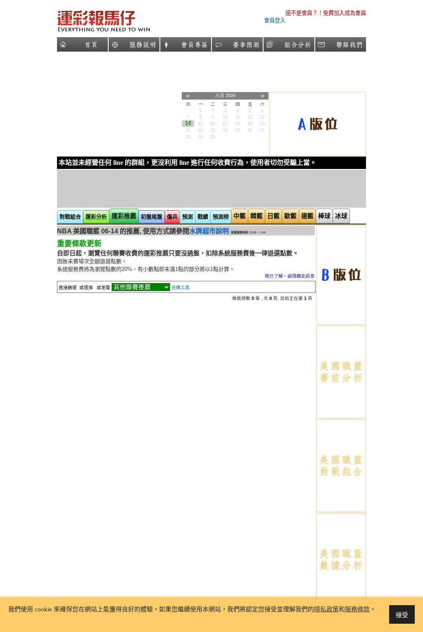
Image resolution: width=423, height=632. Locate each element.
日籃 (273, 215)
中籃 (239, 215)
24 (225, 130)
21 (187, 130)
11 (237, 116)
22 (200, 130)
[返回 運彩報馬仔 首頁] (128, 31)
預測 (187, 217)
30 (212, 136)
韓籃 (256, 215)
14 (188, 123)
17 (225, 123)
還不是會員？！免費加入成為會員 (325, 13)
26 (249, 130)
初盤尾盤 (151, 217)
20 (262, 123)
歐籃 (290, 215)
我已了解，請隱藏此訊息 (290, 275)
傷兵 (172, 217)
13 (262, 116)
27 (262, 130)
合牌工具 (180, 287)
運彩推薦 (124, 215)
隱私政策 (326, 609)
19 (249, 123)
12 (249, 116)
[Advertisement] (119, 104)
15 (200, 123)
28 (187, 136)
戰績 (202, 217)
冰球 (341, 215)
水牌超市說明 (209, 231)
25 (237, 130)
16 (212, 123)
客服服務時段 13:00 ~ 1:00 (248, 232)
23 (212, 130)
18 (237, 123)
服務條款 (357, 609)
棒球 (324, 215)
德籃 (307, 215)
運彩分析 (96, 217)
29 (200, 136)
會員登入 (274, 20)
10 (225, 116)
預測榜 (221, 217)
